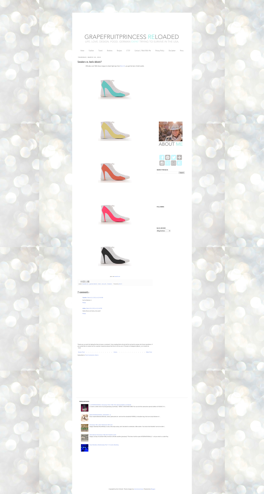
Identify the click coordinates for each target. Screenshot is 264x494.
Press (182, 50)
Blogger (153, 489)
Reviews (109, 50)
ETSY (128, 50)
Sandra (84, 297)
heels (99, 284)
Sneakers (109, 284)
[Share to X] (86, 282)
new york (104, 284)
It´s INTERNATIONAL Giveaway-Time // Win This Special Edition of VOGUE (110, 405)
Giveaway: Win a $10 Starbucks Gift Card (100, 425)
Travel (100, 50)
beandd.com (117, 276)
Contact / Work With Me (143, 50)
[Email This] (82, 282)
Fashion (91, 50)
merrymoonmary (138, 489)
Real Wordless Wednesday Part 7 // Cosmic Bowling (104, 445)
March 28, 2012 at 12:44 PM (94, 308)
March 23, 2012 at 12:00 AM (95, 297)
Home (82, 50)
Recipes (119, 50)
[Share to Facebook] (88, 282)
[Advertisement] (37, 4)
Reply (84, 302)
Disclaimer (172, 50)
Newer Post (81, 352)
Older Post (149, 352)
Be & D (122, 66)
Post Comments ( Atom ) (92, 355)
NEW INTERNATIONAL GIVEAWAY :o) (100, 415)
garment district (93, 284)
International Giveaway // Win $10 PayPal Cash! (102, 435)
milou (84, 308)
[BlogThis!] (84, 282)
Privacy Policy (159, 50)
